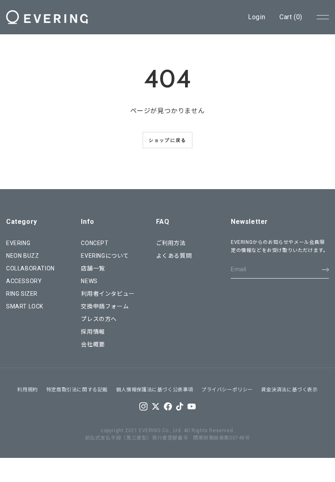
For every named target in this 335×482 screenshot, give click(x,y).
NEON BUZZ (22, 255)
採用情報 (93, 331)
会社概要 (93, 344)
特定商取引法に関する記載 (77, 390)
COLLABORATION (30, 268)
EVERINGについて (105, 255)
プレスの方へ (99, 319)
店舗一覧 (93, 268)
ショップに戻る (167, 140)
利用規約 (27, 390)
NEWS (89, 281)
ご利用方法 (171, 243)
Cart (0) (290, 17)
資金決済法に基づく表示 (289, 390)
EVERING (18, 243)
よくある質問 (174, 255)
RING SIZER (22, 293)
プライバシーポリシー (227, 390)
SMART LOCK (24, 306)
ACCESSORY (24, 281)
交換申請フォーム (105, 306)
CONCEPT (94, 243)
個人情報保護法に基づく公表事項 (154, 390)
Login (256, 17)
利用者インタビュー (107, 293)
